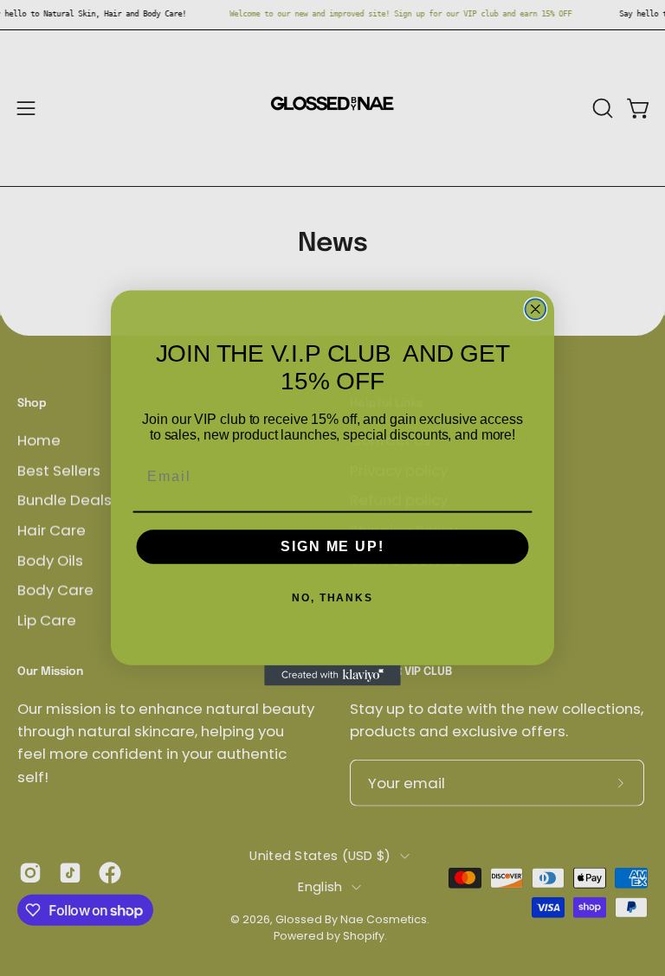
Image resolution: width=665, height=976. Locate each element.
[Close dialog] (536, 309)
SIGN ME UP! (332, 546)
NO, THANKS (332, 598)
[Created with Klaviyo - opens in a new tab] (332, 675)
